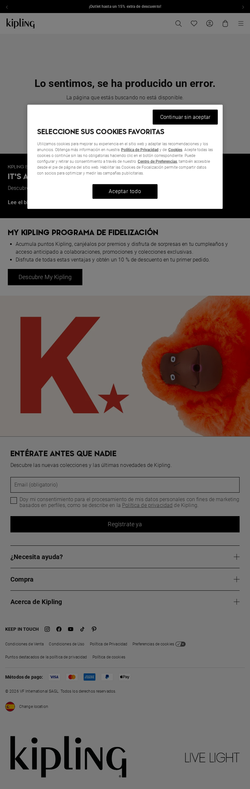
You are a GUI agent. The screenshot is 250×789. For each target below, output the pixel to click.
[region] (125, 157)
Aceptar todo (125, 191)
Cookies (175, 150)
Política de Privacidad (140, 150)
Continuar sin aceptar (185, 117)
